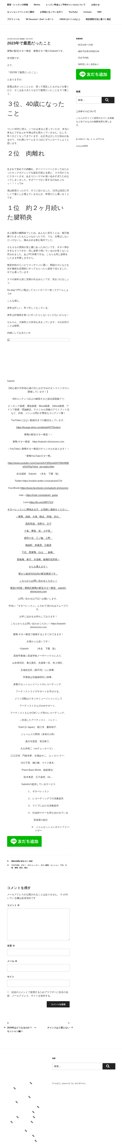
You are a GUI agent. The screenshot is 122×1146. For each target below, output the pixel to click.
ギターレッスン (33, 865)
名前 (11, 945)
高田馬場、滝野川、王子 (38, 523)
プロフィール (13, 19)
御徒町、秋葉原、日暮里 (38, 545)
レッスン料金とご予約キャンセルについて (66, 4)
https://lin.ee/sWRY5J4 (41, 502)
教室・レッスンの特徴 (17, 4)
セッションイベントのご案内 (20, 12)
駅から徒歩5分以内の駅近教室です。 (38, 573)
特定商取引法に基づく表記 (98, 19)
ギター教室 (45, 865)
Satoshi (29, 39)
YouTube (73, 12)
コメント (13, 905)
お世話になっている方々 (51, 12)
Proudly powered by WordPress (69, 1083)
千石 (62, 865)
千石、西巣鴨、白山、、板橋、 (38, 552)
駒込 (26, 868)
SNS (99, 12)
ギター (23, 865)
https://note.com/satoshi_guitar (42, 495)
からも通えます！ (38, 566)
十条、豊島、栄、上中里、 (38, 531)
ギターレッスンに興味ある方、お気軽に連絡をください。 (38, 509)
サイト (10, 976)
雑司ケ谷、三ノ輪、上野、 (38, 538)
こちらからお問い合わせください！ (38, 581)
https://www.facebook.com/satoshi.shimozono (44, 488)
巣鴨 (16, 868)
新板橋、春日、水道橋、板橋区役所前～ (38, 559)
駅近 (21, 868)
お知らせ (95, 4)
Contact (87, 12)
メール (12, 961)
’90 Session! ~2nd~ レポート (39, 19)
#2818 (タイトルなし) (70, 19)
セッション (54, 865)
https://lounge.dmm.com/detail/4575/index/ (38, 427)
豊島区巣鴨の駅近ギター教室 (22, 861)
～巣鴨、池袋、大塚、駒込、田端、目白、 (38, 516)
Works (37, 4)
